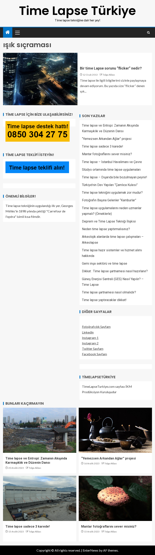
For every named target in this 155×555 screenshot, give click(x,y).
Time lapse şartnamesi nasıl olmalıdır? (109, 292)
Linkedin (88, 332)
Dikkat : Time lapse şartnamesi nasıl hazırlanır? (115, 271)
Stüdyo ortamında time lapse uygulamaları (111, 169)
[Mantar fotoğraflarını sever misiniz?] (115, 498)
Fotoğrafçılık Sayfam (96, 326)
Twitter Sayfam (92, 348)
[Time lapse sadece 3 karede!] (39, 498)
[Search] (148, 32)
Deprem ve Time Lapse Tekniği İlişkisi (109, 221)
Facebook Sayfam (94, 354)
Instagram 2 (90, 343)
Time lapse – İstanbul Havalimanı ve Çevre (112, 162)
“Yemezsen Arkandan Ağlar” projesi (106, 139)
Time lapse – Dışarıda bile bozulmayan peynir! (114, 177)
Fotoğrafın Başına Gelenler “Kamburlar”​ (109, 200)
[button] (17, 32)
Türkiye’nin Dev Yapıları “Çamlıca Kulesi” (110, 185)
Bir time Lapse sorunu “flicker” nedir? (111, 68)
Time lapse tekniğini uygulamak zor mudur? (112, 192)
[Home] (7, 32)
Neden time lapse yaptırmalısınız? (106, 229)
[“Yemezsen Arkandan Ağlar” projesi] (115, 430)
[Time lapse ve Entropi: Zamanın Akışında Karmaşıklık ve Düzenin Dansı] (39, 430)
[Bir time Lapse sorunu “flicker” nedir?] (40, 79)
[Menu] (17, 32)
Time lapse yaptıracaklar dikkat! (104, 300)
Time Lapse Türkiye (77, 10)
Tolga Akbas (109, 74)
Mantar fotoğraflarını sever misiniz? (107, 154)
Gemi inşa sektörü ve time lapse (104, 263)
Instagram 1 (90, 338)
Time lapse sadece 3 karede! (102, 146)
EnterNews (90, 550)
